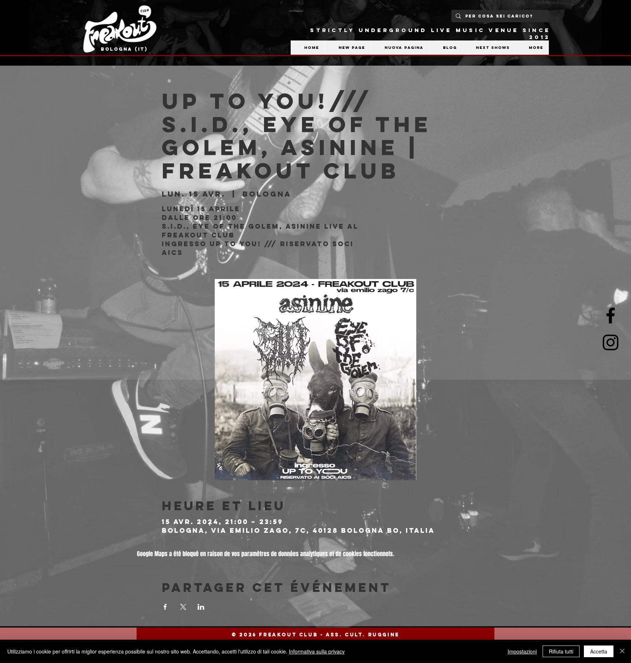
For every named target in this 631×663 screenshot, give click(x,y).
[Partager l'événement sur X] (183, 607)
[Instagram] (610, 342)
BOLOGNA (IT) (124, 49)
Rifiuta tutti (561, 651)
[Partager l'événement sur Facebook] (165, 607)
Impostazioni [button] (522, 651)
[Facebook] (610, 315)
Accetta (598, 651)
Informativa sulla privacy (317, 651)
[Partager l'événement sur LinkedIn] (201, 607)
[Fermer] (622, 651)
